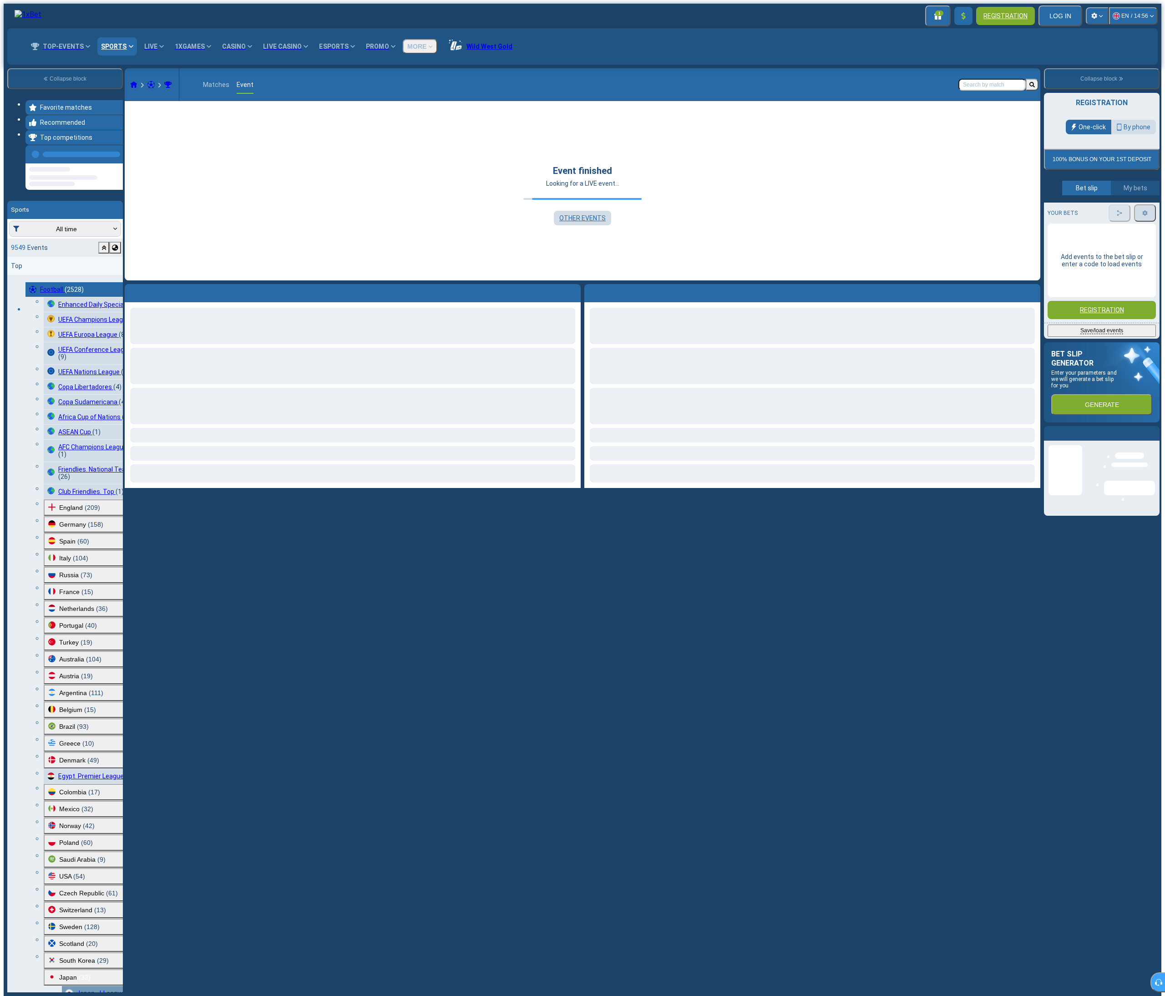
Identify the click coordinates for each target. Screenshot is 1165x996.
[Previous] (113, 152)
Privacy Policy (1105, 240)
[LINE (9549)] (133, 85)
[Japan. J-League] (167, 85)
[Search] (1032, 85)
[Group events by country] (115, 282)
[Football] (151, 85)
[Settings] (1097, 16)
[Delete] (1031, 291)
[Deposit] (963, 16)
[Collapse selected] (103, 282)
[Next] (612, 291)
